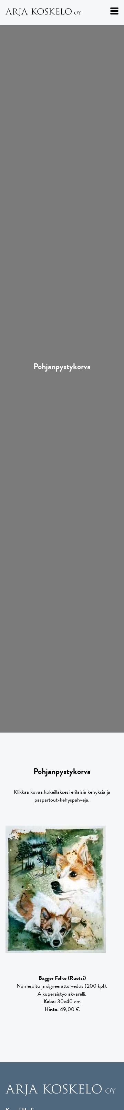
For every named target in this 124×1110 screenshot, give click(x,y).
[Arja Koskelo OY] (61, 1095)
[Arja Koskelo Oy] (62, 12)
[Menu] (114, 11)
